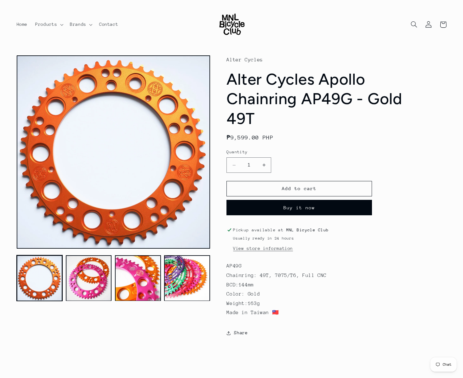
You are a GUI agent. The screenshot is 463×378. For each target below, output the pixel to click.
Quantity (237, 152)
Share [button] (241, 333)
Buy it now (299, 207)
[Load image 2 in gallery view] (89, 278)
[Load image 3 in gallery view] (138, 278)
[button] (48, 24)
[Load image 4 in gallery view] (187, 278)
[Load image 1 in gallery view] (40, 278)
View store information (263, 248)
